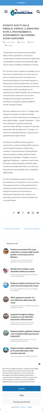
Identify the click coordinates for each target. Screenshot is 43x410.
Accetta (21, 388)
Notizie (32, 42)
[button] (39, 364)
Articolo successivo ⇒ (32, 229)
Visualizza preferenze (21, 402)
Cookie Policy (15, 407)
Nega (21, 395)
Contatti (29, 407)
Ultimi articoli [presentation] (12, 243)
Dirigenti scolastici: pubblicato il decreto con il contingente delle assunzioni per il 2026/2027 (25, 333)
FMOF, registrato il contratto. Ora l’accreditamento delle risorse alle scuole (23, 300)
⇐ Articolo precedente (11, 229)
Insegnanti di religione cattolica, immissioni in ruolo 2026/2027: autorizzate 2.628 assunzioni (22, 317)
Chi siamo (21, 3)
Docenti (22, 42)
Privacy (23, 407)
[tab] (12, 243)
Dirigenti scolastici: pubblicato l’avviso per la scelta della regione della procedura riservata (24, 350)
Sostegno (10, 45)
